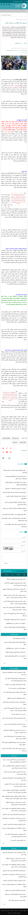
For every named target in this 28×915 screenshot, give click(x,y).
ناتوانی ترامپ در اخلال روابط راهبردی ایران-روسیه (15, 657)
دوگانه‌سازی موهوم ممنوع (19, 638)
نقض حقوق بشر (22, 442)
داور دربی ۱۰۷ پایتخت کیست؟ (18, 714)
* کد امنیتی (22, 545)
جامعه (25, 43)
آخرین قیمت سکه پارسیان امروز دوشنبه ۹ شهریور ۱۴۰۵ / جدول (14, 590)
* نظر (23, 551)
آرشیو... (4, 663)
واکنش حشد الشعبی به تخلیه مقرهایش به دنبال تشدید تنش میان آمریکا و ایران (14, 767)
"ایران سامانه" (11, 913)
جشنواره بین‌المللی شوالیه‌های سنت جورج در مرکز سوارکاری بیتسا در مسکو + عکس (14, 809)
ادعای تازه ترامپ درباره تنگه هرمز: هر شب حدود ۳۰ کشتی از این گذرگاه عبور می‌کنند (14, 761)
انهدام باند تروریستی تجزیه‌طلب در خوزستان (15, 489)
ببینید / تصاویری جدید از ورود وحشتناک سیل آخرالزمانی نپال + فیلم (15, 737)
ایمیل (23, 541)
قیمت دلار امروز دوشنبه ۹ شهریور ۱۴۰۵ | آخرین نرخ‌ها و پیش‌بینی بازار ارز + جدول (15, 602)
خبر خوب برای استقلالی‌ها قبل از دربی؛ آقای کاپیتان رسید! (15, 895)
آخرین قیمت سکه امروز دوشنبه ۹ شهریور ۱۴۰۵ (15, 620)
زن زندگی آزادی (15, 438)
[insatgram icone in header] (1, 5)
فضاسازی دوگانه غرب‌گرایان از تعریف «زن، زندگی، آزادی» (15, 509)
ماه (12, 575)
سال (7, 575)
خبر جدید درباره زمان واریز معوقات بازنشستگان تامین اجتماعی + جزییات (14, 731)
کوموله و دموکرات (14, 86)
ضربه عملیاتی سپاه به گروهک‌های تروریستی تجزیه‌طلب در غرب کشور (16, 477)
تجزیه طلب (8, 132)
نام (23, 537)
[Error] (3, 458)
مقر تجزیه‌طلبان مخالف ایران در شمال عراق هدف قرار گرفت (15, 471)
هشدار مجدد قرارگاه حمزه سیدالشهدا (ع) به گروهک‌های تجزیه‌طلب (16, 483)
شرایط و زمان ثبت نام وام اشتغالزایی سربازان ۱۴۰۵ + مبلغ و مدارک (14, 743)
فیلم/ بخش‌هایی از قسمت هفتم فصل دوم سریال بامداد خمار (14, 673)
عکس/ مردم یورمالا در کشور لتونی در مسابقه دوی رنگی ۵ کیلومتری (14, 819)
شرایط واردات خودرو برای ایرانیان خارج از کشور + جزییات (14, 703)
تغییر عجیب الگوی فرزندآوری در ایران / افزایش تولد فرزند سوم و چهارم (14, 519)
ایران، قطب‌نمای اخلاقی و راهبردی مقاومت (15, 652)
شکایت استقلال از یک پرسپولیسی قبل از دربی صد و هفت (14, 829)
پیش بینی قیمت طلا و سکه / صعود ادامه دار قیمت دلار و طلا (14, 750)
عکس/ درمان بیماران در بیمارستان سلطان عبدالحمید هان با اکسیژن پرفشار (16, 803)
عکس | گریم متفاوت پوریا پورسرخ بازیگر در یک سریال (14, 693)
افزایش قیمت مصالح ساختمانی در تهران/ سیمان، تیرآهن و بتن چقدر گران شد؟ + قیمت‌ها (14, 791)
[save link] (10, 452)
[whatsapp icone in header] (10, 449)
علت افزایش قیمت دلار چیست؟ (18, 840)
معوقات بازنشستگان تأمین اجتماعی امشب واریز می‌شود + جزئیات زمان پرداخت (14, 608)
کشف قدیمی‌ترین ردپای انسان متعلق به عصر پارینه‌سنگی (16, 525)
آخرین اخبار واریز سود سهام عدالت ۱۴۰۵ (16, 579)
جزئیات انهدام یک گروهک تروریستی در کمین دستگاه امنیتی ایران (16, 503)
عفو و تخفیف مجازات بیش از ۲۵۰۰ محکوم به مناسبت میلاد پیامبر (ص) (15, 785)
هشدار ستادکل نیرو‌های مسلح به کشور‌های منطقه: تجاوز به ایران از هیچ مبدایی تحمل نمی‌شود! (14, 797)
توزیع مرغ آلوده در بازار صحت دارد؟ (17, 688)
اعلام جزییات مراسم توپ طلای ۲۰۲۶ (17, 900)
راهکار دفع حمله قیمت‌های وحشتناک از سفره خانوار (15, 628)
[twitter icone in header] (4, 5)
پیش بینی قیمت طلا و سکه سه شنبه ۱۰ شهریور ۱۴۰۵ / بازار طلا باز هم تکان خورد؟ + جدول (15, 596)
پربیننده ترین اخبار (20, 571)
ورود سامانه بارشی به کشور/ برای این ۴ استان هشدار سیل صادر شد (15, 773)
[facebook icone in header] (7, 449)
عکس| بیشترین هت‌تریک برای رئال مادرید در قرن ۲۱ (14, 719)
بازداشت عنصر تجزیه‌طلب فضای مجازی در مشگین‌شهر (16, 497)
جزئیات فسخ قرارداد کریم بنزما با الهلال (16, 698)
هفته (18, 575)
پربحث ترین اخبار (7, 571)
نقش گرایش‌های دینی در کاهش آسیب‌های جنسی (14, 514)
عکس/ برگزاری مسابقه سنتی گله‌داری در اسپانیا (14, 824)
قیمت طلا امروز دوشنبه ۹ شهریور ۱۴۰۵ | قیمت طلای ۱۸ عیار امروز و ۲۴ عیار (15, 584)
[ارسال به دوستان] (7, 452)
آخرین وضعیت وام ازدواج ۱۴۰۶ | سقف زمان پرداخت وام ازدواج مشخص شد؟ (15, 679)
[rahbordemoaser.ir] (20, 6)
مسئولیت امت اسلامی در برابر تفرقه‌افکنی (16, 623)
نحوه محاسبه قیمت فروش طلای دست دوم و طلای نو (15, 725)
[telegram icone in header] (9, 5)
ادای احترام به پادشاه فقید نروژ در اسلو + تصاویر (14, 814)
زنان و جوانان (18, 43)
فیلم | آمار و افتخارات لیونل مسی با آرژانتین (15, 685)
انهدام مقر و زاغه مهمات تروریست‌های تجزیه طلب (14, 492)
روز (24, 575)
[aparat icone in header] (6, 5)
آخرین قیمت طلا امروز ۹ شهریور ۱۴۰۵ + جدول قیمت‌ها (15, 615)
